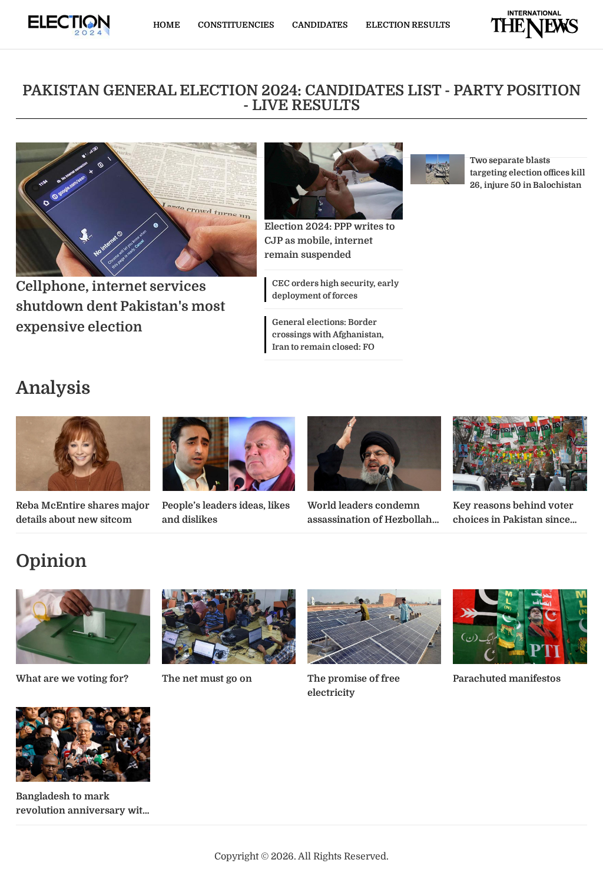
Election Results (408, 24)
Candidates (320, 24)
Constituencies (236, 24)
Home (166, 24)
